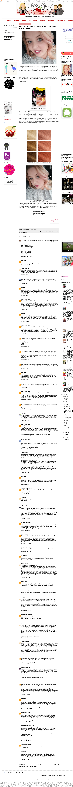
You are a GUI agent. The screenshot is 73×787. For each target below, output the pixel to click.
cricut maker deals (25, 737)
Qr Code (42, 263)
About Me (61, 20)
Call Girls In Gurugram (26, 244)
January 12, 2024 (25, 577)
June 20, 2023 (25, 484)
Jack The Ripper (25, 488)
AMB (22, 413)
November (66, 406)
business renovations (42, 397)
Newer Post (22, 764)
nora (22, 698)
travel (27, 342)
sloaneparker (24, 712)
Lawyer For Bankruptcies (28, 480)
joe (22, 623)
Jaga (22, 497)
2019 (64, 403)
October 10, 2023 (26, 543)
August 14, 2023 (25, 518)
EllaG (22, 260)
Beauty (16, 20)
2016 (64, 432)
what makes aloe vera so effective (29, 466)
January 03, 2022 (26, 409)
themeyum (32, 356)
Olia (51, 231)
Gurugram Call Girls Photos (28, 247)
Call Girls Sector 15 (26, 253)
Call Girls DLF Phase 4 (26, 251)
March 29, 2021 (25, 264)
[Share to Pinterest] (35, 229)
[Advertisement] (8, 95)
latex (39, 778)
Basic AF (26, 231)
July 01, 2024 (25, 679)
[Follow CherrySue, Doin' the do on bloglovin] (64, 277)
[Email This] (31, 229)
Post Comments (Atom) (31, 766)
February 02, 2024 (26, 594)
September (66, 417)
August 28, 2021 (25, 387)
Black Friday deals (25, 547)
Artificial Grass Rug (35, 447)
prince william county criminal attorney (47, 592)
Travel (24, 20)
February (66, 427)
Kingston (23, 563)
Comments (65, 273)
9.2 (23, 231)
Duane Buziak (24, 277)
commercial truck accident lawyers (29, 565)
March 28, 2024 (25, 637)
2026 (64, 396)
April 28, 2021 (25, 359)
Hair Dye (48, 231)
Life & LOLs (33, 20)
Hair (45, 231)
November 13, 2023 (26, 551)
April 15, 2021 (24, 283)
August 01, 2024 (25, 694)
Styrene (23, 555)
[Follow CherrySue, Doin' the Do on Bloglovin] (8, 113)
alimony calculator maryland (28, 720)
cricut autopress (25, 739)
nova (38, 366)
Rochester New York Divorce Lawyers (30, 636)
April (65, 425)
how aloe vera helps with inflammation (37, 468)
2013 (64, 437)
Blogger (48, 778)
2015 (64, 434)
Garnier (42, 231)
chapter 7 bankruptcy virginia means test (30, 516)
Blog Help (51, 20)
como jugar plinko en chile (37, 753)
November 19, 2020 (26, 256)
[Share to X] (33, 229)
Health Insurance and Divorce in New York (31, 618)
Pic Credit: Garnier (47, 162)
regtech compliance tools (33, 281)
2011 (64, 440)
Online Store (24, 319)
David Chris (24, 534)
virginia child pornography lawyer (45, 585)
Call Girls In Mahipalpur (27, 246)
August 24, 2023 (25, 530)
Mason (23, 581)
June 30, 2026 (25, 759)
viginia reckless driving (26, 499)
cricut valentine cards (26, 725)
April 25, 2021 (25, 346)
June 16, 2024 (25, 663)
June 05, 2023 (25, 472)
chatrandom (35, 272)
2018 (64, 404)
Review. (20, 232)
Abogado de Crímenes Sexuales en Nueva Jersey (33, 528)
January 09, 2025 (26, 721)
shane (22, 682)
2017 (64, 430)
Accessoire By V (25, 744)
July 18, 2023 (25, 502)
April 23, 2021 (25, 321)
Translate (14, 33)
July (65, 420)
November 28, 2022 (26, 448)
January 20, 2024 (26, 587)
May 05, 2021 (25, 368)
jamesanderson (25, 522)
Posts (64, 271)
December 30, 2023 (26, 559)
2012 (64, 439)
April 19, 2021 (24, 309)
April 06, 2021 (25, 274)
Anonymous (24, 382)
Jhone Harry (24, 268)
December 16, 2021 (26, 399)
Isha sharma (24, 239)
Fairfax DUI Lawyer (48, 558)
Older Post (56, 764)
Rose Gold (25, 232)
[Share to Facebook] (34, 229)
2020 (64, 401)
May (65, 423)
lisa (22, 287)
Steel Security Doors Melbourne (44, 331)
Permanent (55, 231)
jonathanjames (24, 667)
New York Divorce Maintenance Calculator (31, 608)
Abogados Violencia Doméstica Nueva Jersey (32, 677)
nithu (22, 476)
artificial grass (47, 434)
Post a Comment (24, 761)
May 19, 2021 (24, 379)
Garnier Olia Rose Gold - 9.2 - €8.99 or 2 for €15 (39, 108)
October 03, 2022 (26, 435)
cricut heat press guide (26, 735)
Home (9, 20)
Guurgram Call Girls (26, 248)
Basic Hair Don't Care (33, 231)
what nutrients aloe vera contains (41, 454)
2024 (64, 398)
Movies (42, 20)
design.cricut (24, 736)
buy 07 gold (44, 385)
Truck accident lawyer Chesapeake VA (30, 686)
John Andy (24, 641)
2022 (64, 399)
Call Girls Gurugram (26, 250)
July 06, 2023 (25, 493)
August (65, 418)
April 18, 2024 (25, 653)
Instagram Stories (40, 77)
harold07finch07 (25, 614)
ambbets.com (27, 416)
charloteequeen (25, 597)
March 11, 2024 (25, 620)
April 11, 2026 (24, 747)
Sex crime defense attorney (33, 707)
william (22, 505)
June (65, 422)
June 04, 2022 (25, 420)
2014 (64, 435)
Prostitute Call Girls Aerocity (28, 254)
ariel (38, 377)
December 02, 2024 (26, 708)
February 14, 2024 (26, 610)
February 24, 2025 (26, 740)
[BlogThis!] (32, 229)
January (66, 428)
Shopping (32, 307)
